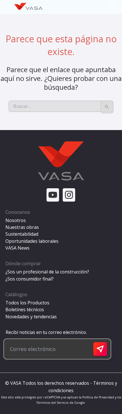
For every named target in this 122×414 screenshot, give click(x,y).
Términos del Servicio (52, 403)
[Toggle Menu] (111, 7)
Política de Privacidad (98, 397)
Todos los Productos (27, 303)
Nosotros (15, 220)
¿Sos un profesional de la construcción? (47, 272)
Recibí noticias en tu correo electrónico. (45, 332)
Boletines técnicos (24, 309)
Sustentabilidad (21, 234)
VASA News (17, 248)
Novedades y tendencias (31, 316)
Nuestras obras (22, 227)
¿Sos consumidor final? (29, 279)
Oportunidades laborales (31, 241)
